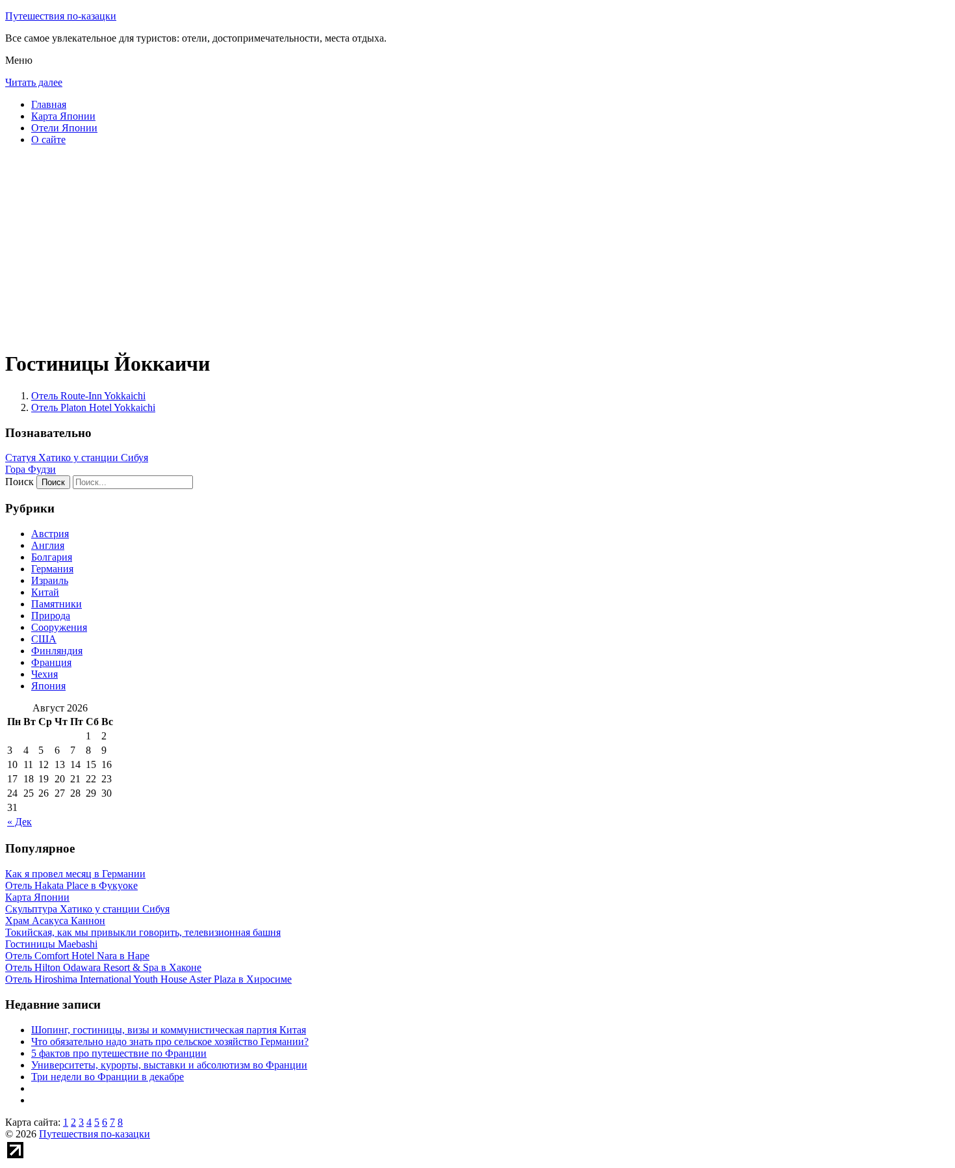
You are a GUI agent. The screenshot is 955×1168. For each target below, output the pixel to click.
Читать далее (33, 82)
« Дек (19, 821)
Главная (48, 104)
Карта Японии (63, 116)
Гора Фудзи (30, 469)
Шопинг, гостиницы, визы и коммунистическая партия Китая (168, 1029)
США (44, 638)
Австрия (50, 533)
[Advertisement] (395, 247)
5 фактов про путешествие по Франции (119, 1053)
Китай (45, 592)
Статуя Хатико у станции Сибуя (76, 457)
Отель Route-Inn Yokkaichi (88, 395)
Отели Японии (64, 127)
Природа (50, 615)
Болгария (51, 557)
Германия (52, 568)
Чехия (44, 674)
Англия (47, 545)
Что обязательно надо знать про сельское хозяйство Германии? (170, 1041)
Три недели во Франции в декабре (107, 1076)
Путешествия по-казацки (60, 15)
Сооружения (59, 627)
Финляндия (57, 650)
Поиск (19, 481)
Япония (48, 685)
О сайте (48, 139)
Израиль (49, 580)
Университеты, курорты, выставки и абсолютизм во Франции (169, 1064)
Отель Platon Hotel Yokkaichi (93, 407)
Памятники (56, 603)
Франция (51, 662)
